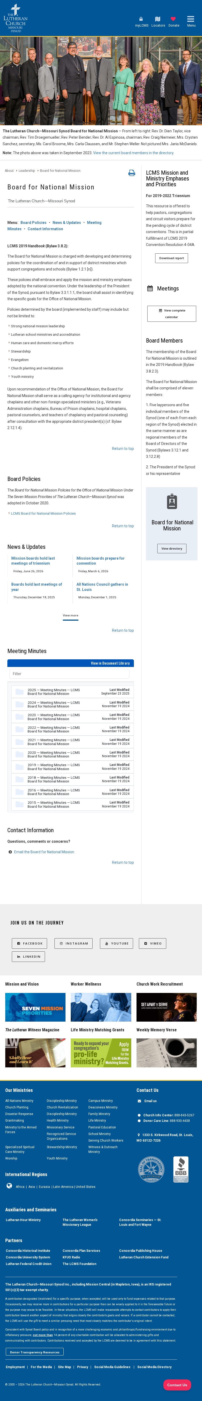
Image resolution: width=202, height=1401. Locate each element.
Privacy (82, 1367)
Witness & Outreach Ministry (103, 1149)
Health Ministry (58, 1120)
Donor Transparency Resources (34, 1352)
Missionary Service (60, 1127)
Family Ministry (99, 1114)
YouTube (120, 943)
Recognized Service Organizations (61, 1136)
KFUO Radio (71, 1257)
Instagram (77, 943)
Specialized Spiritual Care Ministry (19, 1149)
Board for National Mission (60, 170)
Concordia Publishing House (140, 1251)
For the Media (41, 1367)
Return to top (123, 448)
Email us (150, 1101)
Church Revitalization (62, 1107)
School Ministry (99, 1134)
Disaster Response (19, 1114)
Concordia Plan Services (81, 1251)
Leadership (27, 170)
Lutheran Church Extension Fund (143, 1257)
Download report (171, 258)
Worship (11, 1158)
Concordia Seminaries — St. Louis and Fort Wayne (140, 1222)
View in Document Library (110, 663)
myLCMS (141, 25)
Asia (31, 1187)
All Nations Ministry (19, 1101)
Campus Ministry (100, 1101)
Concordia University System (28, 1257)
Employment (15, 1367)
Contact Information (45, 229)
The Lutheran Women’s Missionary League (80, 1222)
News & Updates (67, 222)
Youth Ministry (57, 1158)
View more (70, 615)
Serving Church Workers (105, 1140)
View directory (171, 548)
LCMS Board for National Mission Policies (43, 513)
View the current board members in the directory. (133, 153)
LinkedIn (32, 956)
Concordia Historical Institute (28, 1251)
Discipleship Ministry (62, 1101)
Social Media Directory (154, 1367)
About (9, 170)
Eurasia (44, 1187)
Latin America (63, 1187)
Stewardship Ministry (62, 1147)
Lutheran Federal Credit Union (28, 1264)
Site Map (64, 1367)
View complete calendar (174, 313)
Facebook (33, 943)
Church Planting (16, 1107)
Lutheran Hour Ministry (23, 1220)
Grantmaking (14, 1120)
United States (85, 1187)
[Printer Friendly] (132, 174)
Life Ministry (97, 1120)
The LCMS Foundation (79, 1264)
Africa (20, 1187)
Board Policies (34, 222)
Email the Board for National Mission (44, 852)
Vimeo (156, 943)
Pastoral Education (102, 1127)
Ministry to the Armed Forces (21, 1130)
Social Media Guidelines (112, 1367)
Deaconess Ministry (103, 1107)
